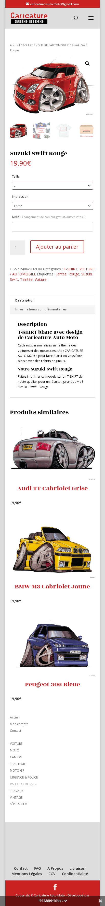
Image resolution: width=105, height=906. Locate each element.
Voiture (40, 279)
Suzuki (86, 274)
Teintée (26, 279)
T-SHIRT (27, 45)
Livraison (77, 868)
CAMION (16, 757)
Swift (14, 279)
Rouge (74, 274)
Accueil (15, 45)
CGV (52, 873)
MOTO (14, 750)
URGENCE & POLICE (24, 777)
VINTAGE (16, 797)
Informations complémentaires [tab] (41, 309)
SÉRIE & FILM (18, 804)
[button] (87, 63)
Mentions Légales (26, 873)
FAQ (37, 868)
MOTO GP (17, 770)
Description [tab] (24, 300)
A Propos (55, 868)
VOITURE (16, 743)
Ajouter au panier (57, 246)
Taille (16, 176)
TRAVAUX (16, 791)
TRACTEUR (17, 764)
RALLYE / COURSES (23, 784)
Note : (48, 217)
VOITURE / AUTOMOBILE (52, 45)
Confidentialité (75, 873)
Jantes (61, 274)
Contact (15, 730)
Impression (20, 196)
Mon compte (19, 724)
